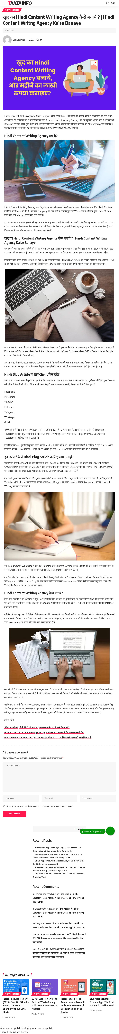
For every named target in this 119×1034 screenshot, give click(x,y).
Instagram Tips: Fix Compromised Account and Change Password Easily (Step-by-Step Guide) (72, 1005)
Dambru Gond (39, 934)
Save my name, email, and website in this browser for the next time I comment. (40, 806)
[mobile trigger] (5, 3)
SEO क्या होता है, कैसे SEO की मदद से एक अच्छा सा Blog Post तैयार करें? (37, 727)
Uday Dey (37, 949)
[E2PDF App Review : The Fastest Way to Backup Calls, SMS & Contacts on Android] (45, 987)
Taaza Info (19, 3)
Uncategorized (12, 10)
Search (80, 829)
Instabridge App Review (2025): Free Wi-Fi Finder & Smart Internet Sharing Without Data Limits (16, 1005)
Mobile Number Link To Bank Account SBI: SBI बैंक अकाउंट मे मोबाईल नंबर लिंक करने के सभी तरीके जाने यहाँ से (59, 938)
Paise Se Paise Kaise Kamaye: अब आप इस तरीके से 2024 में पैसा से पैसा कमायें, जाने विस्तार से (47, 737)
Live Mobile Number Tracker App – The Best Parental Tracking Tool (102, 1002)
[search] (108, 3)
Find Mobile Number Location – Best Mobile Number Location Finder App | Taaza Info (58, 897)
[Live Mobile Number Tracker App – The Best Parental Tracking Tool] (103, 987)
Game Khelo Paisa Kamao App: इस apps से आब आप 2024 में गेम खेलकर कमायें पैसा (44, 732)
